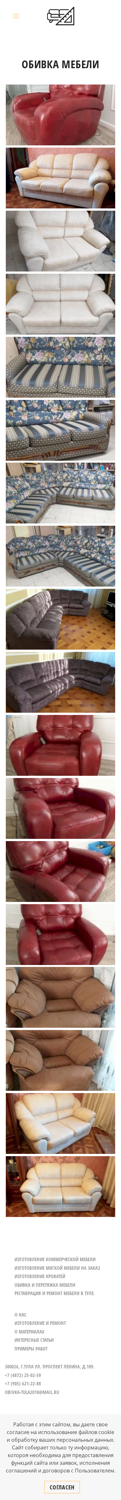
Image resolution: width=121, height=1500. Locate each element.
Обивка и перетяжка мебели (45, 1285)
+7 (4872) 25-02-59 (23, 1375)
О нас (20, 1314)
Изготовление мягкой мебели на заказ (57, 1268)
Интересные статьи (34, 1340)
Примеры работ (31, 1348)
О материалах (29, 1331)
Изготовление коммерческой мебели (55, 1259)
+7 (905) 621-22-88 (23, 1383)
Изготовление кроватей (40, 1276)
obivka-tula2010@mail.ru (32, 1392)
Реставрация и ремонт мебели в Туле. (55, 1293)
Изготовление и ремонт (40, 1323)
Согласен (62, 1487)
